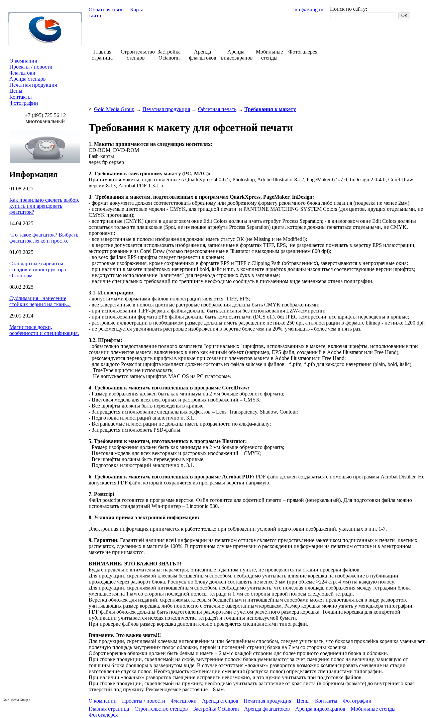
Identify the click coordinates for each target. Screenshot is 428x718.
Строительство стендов (161, 709)
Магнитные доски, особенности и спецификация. (44, 330)
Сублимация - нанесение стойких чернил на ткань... (40, 301)
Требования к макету (270, 109)
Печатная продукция (33, 85)
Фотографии (23, 103)
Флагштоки (22, 73)
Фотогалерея (103, 715)
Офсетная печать (217, 109)
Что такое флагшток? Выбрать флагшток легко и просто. (43, 238)
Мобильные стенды (373, 709)
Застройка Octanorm (216, 709)
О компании (23, 61)
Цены (15, 91)
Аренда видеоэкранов (320, 709)
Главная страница (109, 709)
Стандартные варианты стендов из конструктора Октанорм (37, 269)
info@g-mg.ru (308, 9)
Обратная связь (106, 9)
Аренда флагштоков (267, 709)
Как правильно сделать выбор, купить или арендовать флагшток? (44, 206)
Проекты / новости (30, 67)
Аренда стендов (27, 79)
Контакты (20, 97)
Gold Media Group (114, 109)
